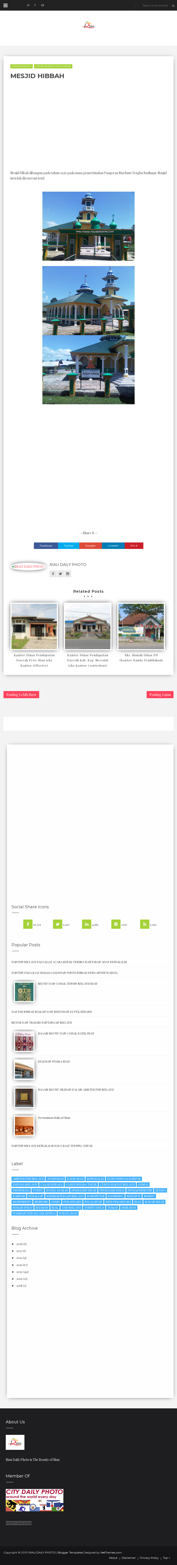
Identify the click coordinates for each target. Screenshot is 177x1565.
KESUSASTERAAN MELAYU (65, 1196)
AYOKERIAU (55, 1179)
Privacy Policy (149, 1557)
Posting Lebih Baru (21, 694)
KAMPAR (19, 1196)
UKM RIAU (128, 1207)
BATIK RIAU (75, 1179)
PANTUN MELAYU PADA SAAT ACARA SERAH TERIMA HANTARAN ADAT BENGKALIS (69, 962)
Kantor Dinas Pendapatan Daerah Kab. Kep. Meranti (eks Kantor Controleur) (87, 660)
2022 (19, 1258)
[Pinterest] (116, 924)
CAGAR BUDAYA (21, 66)
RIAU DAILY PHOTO (68, 565)
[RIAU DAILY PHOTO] (15, 1442)
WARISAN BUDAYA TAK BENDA (34, 1213)
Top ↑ (166, 1557)
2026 (19, 1244)
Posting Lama (160, 694)
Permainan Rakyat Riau (54, 1118)
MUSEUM (41, 1202)
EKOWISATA (21, 1190)
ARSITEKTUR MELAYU (28, 1179)
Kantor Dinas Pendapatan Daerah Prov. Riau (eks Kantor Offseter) (34, 660)
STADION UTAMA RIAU (54, 1061)
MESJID (149, 1196)
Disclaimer (129, 1557)
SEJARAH (42, 1207)
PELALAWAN (93, 1202)
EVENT (38, 1190)
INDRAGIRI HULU (112, 1190)
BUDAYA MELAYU (25, 1184)
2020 (19, 1272)
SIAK (55, 1207)
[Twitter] (57, 924)
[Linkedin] (86, 924)
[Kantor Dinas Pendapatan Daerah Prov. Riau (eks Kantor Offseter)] (34, 626)
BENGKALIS (95, 1179)
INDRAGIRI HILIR (83, 1190)
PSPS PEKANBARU (118, 1202)
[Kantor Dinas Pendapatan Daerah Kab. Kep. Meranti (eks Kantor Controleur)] (88, 626)
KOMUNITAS (95, 1196)
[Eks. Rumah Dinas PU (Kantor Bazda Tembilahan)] (141, 626)
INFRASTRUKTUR (140, 1190)
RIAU (137, 1202)
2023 (19, 1251)
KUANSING (115, 1196)
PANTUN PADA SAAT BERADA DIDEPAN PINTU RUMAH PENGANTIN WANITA (65, 973)
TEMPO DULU (94, 1207)
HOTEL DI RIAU (57, 1190)
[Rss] (144, 924)
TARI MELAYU (71, 1207)
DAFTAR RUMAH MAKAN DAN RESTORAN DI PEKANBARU (52, 1012)
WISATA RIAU (68, 1213)
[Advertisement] (127, 125)
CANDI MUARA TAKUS (81, 1184)
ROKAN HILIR (154, 1202)
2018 (19, 1285)
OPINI (55, 1202)
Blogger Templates (70, 1552)
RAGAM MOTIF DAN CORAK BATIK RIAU (66, 1033)
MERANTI (133, 1196)
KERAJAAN (35, 1196)
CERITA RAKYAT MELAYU (117, 1184)
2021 (19, 1265)
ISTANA (160, 1190)
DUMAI (143, 1184)
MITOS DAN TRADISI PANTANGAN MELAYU (42, 1022)
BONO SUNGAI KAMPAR (124, 1179)
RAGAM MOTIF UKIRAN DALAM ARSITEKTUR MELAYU (76, 1089)
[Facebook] (27, 924)
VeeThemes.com (111, 1552)
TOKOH (112, 1207)
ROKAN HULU (22, 1207)
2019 (19, 1279)
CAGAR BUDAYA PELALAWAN (53, 66)
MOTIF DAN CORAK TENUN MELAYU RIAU (67, 983)
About (113, 1557)
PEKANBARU (72, 1202)
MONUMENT (22, 1202)
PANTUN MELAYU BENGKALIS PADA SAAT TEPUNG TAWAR (52, 1146)
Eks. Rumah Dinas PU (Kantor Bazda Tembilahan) (141, 657)
